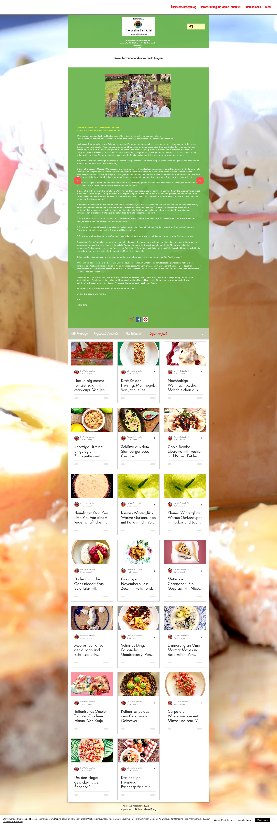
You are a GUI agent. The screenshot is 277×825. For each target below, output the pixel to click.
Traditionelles (134, 334)
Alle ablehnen (244, 820)
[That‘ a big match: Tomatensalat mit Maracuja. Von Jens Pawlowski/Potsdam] (92, 353)
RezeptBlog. (119, 277)
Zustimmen (262, 820)
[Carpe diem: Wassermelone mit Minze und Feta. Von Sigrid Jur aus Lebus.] (185, 684)
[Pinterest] (145, 319)
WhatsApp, (120, 283)
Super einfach (158, 334)
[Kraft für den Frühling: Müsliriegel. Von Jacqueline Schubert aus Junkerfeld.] (138, 353)
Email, (111, 283)
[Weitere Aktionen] (109, 372)
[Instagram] (131, 319)
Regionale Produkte (106, 334)
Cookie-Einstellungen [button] (224, 820)
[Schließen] (273, 820)
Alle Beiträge (79, 334)
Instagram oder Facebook (137, 283)
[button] (202, 334)
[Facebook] (138, 319)
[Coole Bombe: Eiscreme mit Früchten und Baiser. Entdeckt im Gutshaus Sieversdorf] (185, 420)
